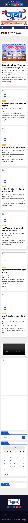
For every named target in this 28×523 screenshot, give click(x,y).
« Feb (4, 474)
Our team (18, 519)
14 (20, 460)
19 (14, 463)
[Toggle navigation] (13, 28)
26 (14, 466)
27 (17, 466)
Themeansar (14, 516)
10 (7, 460)
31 (7, 469)
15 (23, 460)
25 (10, 466)
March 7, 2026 (8, 70)
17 (7, 463)
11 (10, 460)
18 (10, 463)
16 (4, 463)
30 (4, 469)
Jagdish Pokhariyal (19, 70)
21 (20, 463)
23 (4, 466)
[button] (23, 27)
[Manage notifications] (24, 520)
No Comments (8, 72)
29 (23, 466)
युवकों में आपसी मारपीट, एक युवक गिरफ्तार (13, 147)
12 (14, 460)
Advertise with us (11, 519)
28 (20, 466)
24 (7, 466)
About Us (4, 519)
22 (23, 463)
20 (17, 463)
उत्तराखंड (4, 62)
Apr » (8, 474)
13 (17, 460)
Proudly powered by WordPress (10, 514)
